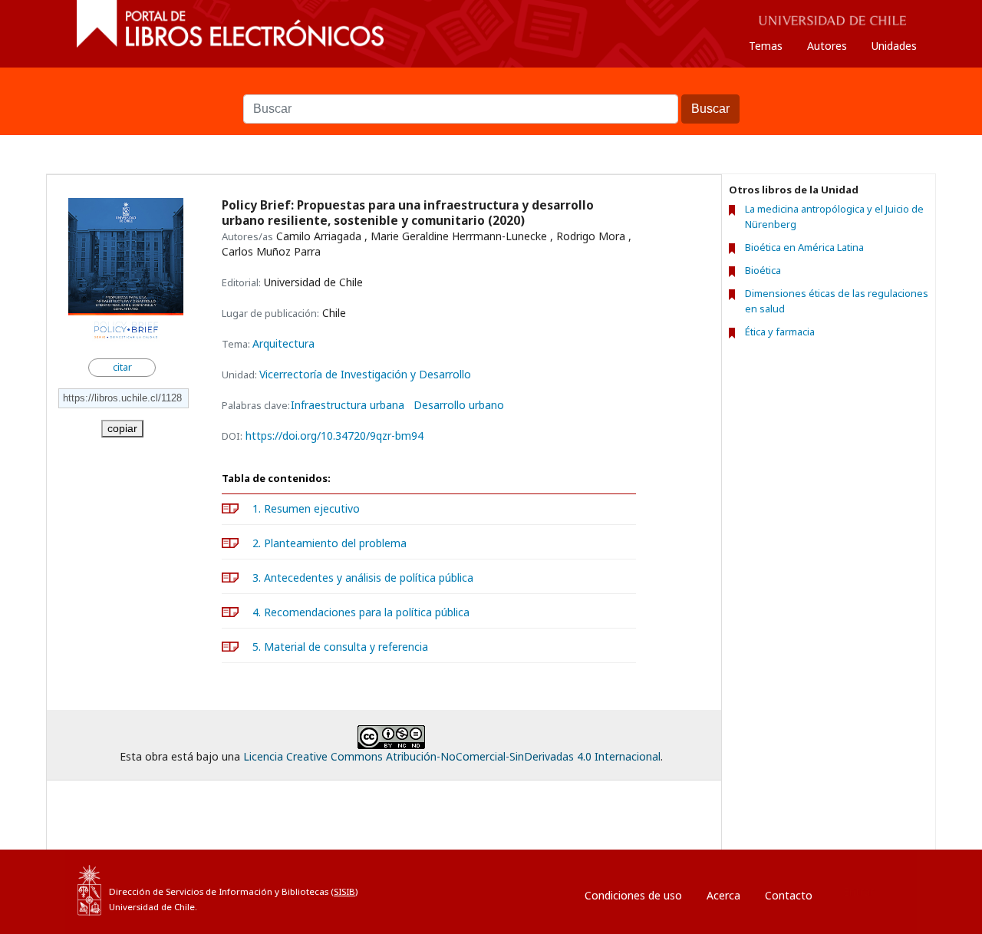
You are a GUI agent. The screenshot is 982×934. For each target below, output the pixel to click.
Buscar (491, 86)
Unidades (894, 45)
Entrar (858, 891)
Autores (827, 45)
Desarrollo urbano (459, 405)
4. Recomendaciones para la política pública (361, 612)
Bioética (763, 270)
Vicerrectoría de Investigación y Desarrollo (365, 374)
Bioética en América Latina (804, 247)
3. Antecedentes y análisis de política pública (362, 577)
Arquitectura (283, 343)
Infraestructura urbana (347, 405)
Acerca (723, 895)
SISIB (344, 891)
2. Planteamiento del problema (329, 543)
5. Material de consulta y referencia (340, 646)
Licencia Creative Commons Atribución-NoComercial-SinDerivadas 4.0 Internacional (452, 756)
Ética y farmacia (780, 331)
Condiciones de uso (633, 895)
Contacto (788, 895)
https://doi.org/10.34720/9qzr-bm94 (334, 435)
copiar (122, 428)
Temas (766, 45)
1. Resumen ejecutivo (306, 508)
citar (122, 367)
